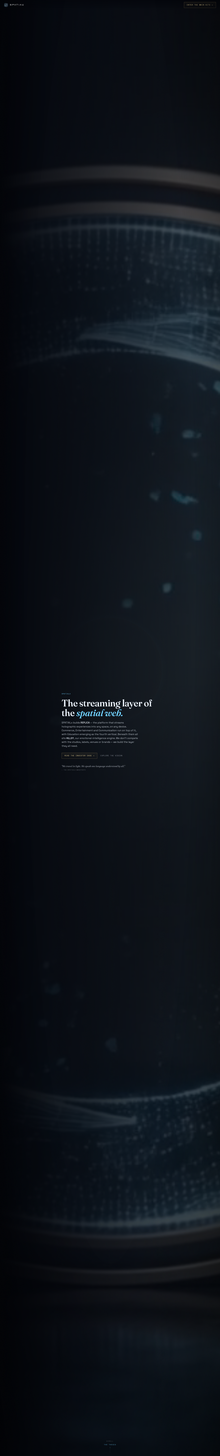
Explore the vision (111, 755)
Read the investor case (79, 755)
